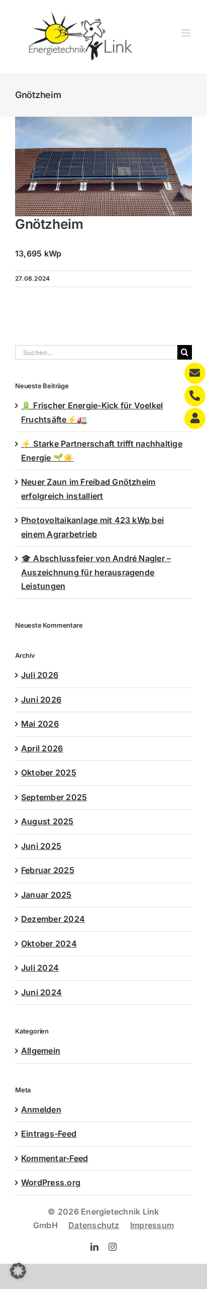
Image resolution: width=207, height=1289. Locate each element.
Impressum (152, 1225)
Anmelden (41, 1109)
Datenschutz (94, 1225)
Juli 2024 (40, 968)
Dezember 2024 (53, 919)
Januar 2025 (46, 895)
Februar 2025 (47, 870)
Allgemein (40, 1051)
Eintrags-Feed (48, 1134)
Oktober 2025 (48, 772)
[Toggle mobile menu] (186, 33)
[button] (18, 1271)
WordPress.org (50, 1182)
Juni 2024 (41, 992)
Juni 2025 (41, 846)
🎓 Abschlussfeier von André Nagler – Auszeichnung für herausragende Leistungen (96, 572)
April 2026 (42, 748)
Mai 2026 (40, 724)
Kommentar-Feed (54, 1158)
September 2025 (54, 797)
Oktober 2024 (49, 943)
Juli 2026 (39, 675)
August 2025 (47, 821)
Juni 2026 (41, 700)
